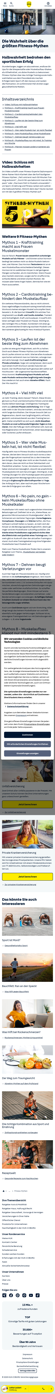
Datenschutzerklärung (17, 706)
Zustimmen (27, 735)
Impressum (21, 715)
